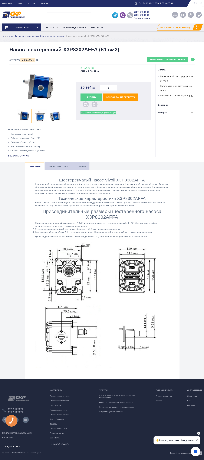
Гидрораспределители (59, 401)
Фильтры (53, 424)
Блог (20, 3)
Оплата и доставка (74, 27)
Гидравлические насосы (27, 36)
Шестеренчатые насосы (52, 36)
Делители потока (57, 433)
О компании (7, 3)
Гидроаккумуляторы (58, 410)
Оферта (44, 3)
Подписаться (12, 446)
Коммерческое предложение (167, 59)
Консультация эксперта (120, 97)
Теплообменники (57, 419)
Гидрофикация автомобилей (111, 412)
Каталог (10, 36)
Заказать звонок (142, 18)
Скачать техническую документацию (100, 113)
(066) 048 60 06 (141, 15)
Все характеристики (18, 156)
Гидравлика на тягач (58, 429)
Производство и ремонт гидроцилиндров (116, 407)
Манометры (55, 438)
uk (200, 3)
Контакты (97, 27)
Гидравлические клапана (60, 415)
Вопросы (31, 3)
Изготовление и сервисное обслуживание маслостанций (117, 396)
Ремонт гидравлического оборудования (116, 402)
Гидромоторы (56, 405)
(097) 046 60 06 (141, 12)
